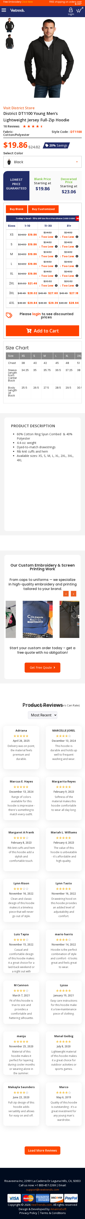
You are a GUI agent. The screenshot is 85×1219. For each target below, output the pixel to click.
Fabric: (8, 131)
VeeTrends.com (41, 1205)
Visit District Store (19, 108)
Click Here (27, 1)
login (36, 314)
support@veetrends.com (42, 1189)
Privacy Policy (28, 1213)
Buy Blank (16, 209)
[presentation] (66, 593)
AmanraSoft (58, 1209)
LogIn (71, 14)
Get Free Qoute (42, 667)
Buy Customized (43, 209)
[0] (79, 10)
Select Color (13, 153)
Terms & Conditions (53, 1213)
